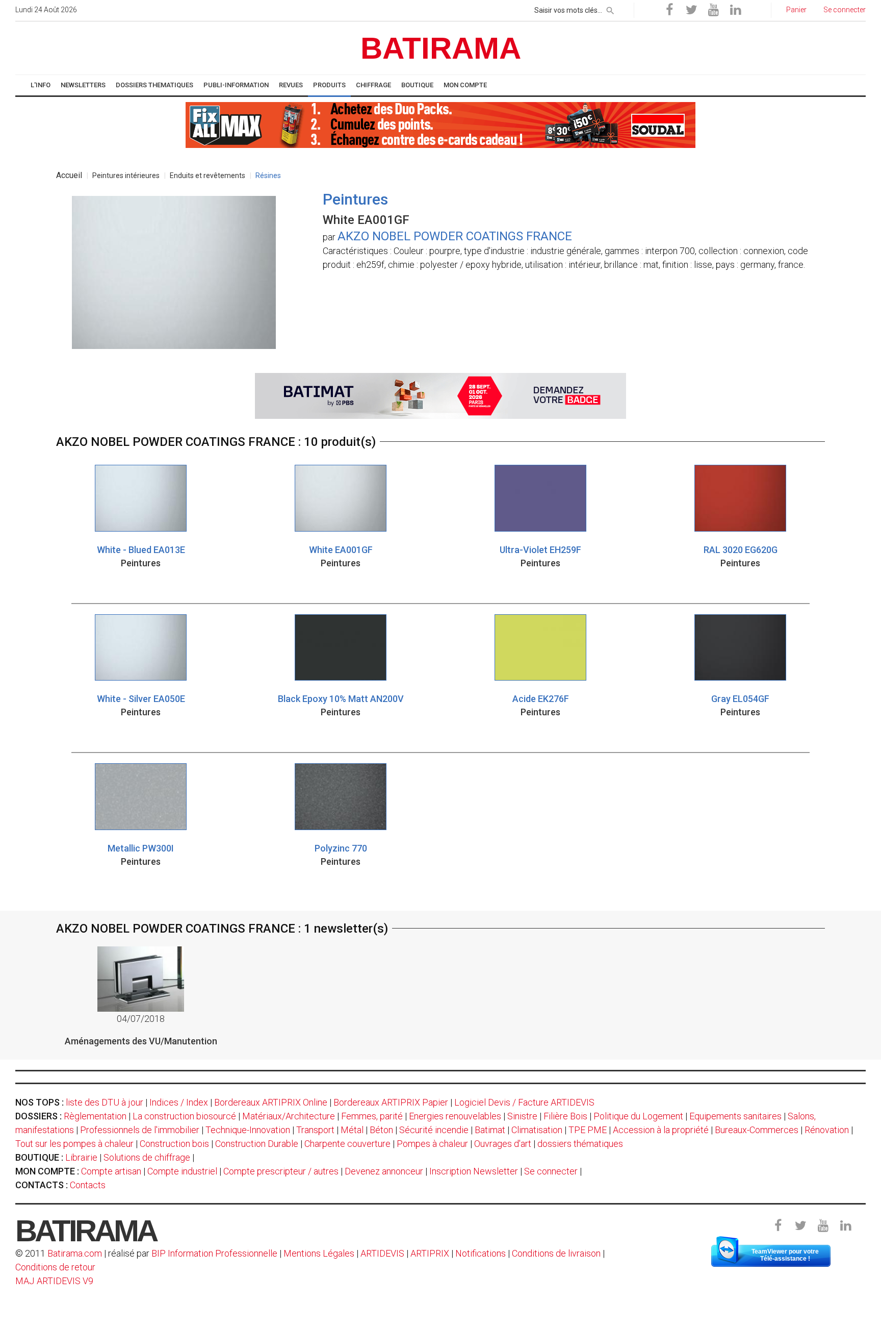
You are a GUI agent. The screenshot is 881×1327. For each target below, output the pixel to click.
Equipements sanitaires (735, 1116)
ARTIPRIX (429, 1253)
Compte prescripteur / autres (281, 1171)
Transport (315, 1129)
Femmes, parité (372, 1116)
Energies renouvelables (455, 1116)
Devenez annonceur (384, 1171)
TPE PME (587, 1129)
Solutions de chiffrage (146, 1157)
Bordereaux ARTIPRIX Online (270, 1102)
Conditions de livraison (556, 1253)
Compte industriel (182, 1171)
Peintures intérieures (126, 175)
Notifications (481, 1253)
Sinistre (522, 1116)
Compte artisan (111, 1171)
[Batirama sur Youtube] (713, 10)
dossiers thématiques (580, 1143)
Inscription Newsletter (473, 1171)
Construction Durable (256, 1143)
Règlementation (95, 1116)
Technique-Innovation (247, 1129)
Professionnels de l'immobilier (139, 1129)
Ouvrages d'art (502, 1143)
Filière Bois (565, 1116)
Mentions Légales (318, 1253)
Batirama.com (74, 1253)
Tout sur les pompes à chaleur (74, 1143)
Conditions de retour (55, 1267)
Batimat (490, 1129)
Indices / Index (178, 1102)
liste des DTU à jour (104, 1102)
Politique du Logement (638, 1116)
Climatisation (536, 1129)
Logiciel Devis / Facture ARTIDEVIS (524, 1102)
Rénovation (827, 1129)
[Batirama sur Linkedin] (735, 10)
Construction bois (174, 1143)
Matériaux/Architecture (288, 1116)
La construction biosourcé (184, 1116)
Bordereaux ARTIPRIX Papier (390, 1102)
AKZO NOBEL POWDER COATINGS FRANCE (455, 236)
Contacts (88, 1185)
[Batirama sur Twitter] (691, 10)
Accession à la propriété (661, 1129)
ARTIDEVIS (382, 1253)
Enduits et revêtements (207, 175)
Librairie (81, 1157)
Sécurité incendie (434, 1129)
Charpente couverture (347, 1143)
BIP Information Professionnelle (214, 1253)
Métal (352, 1129)
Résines (268, 175)
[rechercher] (610, 8)
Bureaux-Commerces (756, 1129)
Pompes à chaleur (432, 1143)
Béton (381, 1129)
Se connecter (551, 1171)
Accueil (69, 175)
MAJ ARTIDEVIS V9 (54, 1280)
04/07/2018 (141, 1018)
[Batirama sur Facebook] (669, 10)
